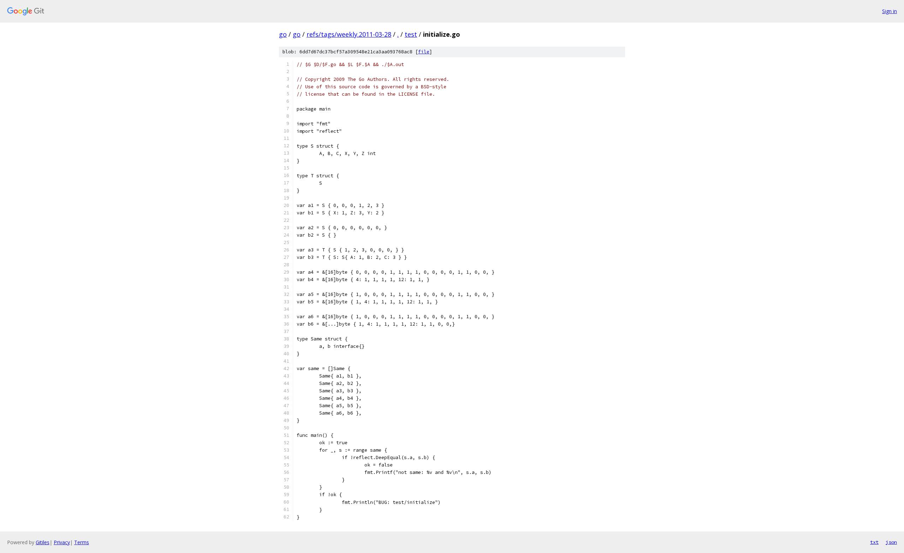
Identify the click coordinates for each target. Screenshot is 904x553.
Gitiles (42, 542)
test (411, 34)
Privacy (62, 542)
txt (874, 542)
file (423, 52)
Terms (81, 542)
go (283, 34)
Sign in (889, 11)
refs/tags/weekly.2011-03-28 (349, 34)
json (891, 542)
